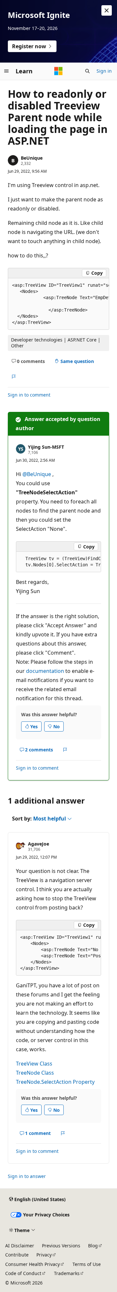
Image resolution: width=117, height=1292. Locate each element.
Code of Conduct (23, 1273)
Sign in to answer (27, 1176)
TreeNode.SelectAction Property (55, 1081)
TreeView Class (34, 1063)
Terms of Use (86, 1264)
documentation (45, 671)
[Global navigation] (6, 71)
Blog (93, 1245)
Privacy (44, 1255)
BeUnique (32, 158)
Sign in (104, 71)
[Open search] (87, 71)
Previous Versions (61, 1245)
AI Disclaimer (19, 1245)
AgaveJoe (38, 844)
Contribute (17, 1255)
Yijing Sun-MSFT (46, 447)
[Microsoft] (58, 71)
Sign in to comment (29, 395)
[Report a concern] (13, 376)
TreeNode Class (35, 1072)
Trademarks (67, 1273)
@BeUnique (37, 474)
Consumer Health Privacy (32, 1264)
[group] (58, 304)
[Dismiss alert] (106, 10)
